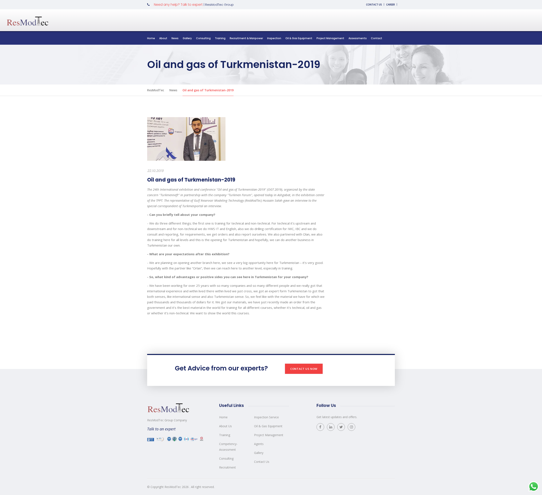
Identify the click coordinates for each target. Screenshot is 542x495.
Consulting (203, 38)
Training (220, 38)
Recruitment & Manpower (246, 38)
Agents (259, 444)
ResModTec (155, 90)
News (174, 38)
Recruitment (227, 467)
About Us (225, 426)
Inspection (274, 38)
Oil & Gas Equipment (298, 38)
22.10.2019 (155, 170)
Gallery (187, 38)
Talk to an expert (161, 428)
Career (390, 4)
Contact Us (261, 462)
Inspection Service (266, 417)
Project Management (330, 38)
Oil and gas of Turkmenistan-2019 (208, 90)
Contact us (374, 4)
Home (151, 38)
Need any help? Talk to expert (178, 4)
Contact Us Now (303, 369)
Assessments (357, 38)
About (163, 38)
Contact (376, 38)
